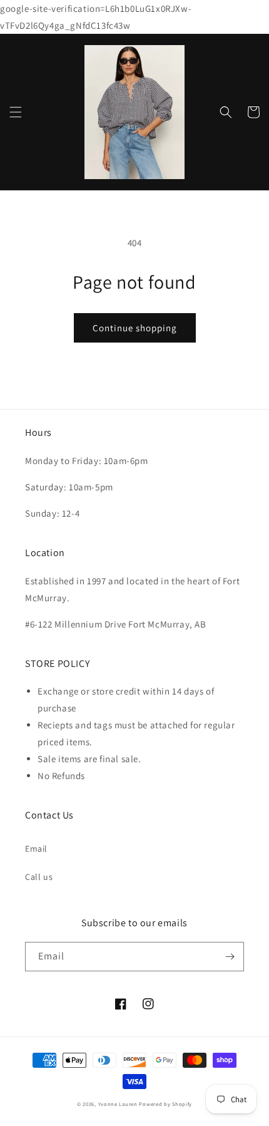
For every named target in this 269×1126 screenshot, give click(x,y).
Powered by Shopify (165, 1103)
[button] (15, 112)
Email (36, 848)
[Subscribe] (229, 956)
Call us (39, 876)
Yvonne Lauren (118, 1103)
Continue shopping (135, 328)
